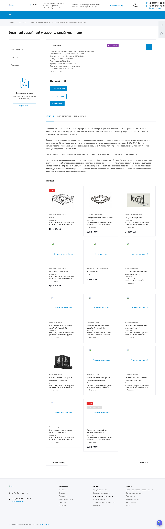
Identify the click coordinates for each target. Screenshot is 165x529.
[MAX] (159, 523)
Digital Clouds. (44, 524)
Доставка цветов (132, 499)
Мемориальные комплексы (103, 496)
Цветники (96, 505)
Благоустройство (17, 49)
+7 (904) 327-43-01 (157, 6)
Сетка (51, 218)
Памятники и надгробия (101, 493)
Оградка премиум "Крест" (59, 272)
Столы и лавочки (99, 499)
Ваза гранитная (93, 272)
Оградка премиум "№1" (134, 218)
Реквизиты (63, 496)
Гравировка (130, 496)
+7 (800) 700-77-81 (157, 3)
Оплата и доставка (66, 499)
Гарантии (62, 502)
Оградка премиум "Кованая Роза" (100, 218)
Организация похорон (134, 493)
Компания (63, 486)
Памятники (15, 65)
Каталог (96, 486)
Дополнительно (81, 116)
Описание (50, 116)
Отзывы (62, 493)
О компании (63, 490)
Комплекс (14, 57)
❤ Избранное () (116, 6)
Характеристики (64, 116)
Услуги (129, 486)
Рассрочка (63, 505)
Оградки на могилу (100, 490)
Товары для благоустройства (103, 502)
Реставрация (131, 502)
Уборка (129, 505)
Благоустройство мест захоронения (139, 490)
